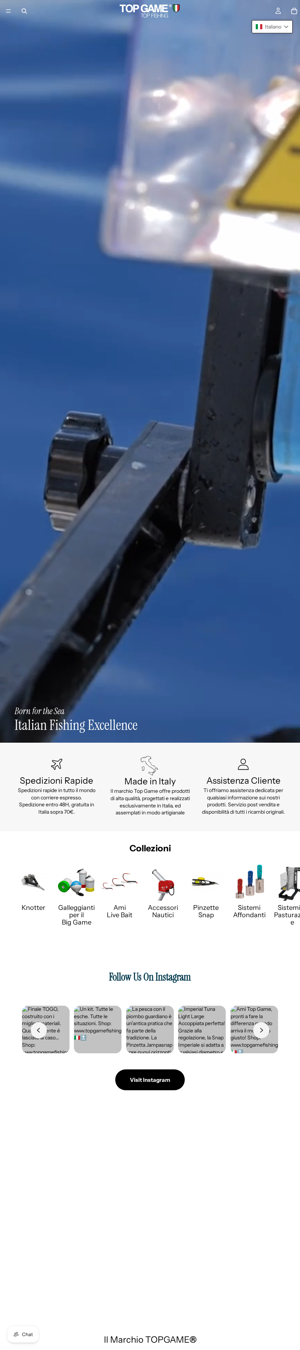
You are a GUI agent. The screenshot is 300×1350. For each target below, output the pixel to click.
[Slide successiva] (277, 895)
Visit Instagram (150, 1079)
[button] (272, 26)
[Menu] (8, 11)
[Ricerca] (24, 11)
